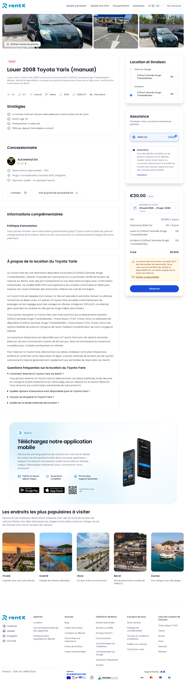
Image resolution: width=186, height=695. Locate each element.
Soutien (100, 665)
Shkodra (162, 651)
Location (38, 622)
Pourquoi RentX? (104, 633)
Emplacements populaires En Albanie (44, 637)
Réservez (154, 288)
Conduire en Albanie (75, 633)
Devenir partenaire (76, 5)
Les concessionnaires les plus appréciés (46, 629)
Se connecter (174, 5)
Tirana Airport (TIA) (168, 625)
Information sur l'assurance (72, 640)
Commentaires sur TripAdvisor (105, 645)
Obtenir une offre (99, 5)
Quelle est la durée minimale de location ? (34, 402)
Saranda (162, 646)
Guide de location (74, 627)
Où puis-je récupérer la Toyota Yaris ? (32, 397)
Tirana (161, 630)
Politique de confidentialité (134, 629)
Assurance (138, 5)
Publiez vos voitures (137, 644)
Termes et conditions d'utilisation (138, 637)
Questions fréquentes (107, 659)
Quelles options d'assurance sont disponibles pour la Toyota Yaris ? (50, 391)
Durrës (161, 636)
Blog (67, 622)
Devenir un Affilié (104, 627)
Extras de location (74, 646)
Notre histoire (134, 622)
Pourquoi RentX (121, 5)
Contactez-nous (135, 649)
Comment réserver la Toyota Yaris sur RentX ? (37, 373)
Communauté (103, 638)
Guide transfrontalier (75, 651)
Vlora (160, 641)
